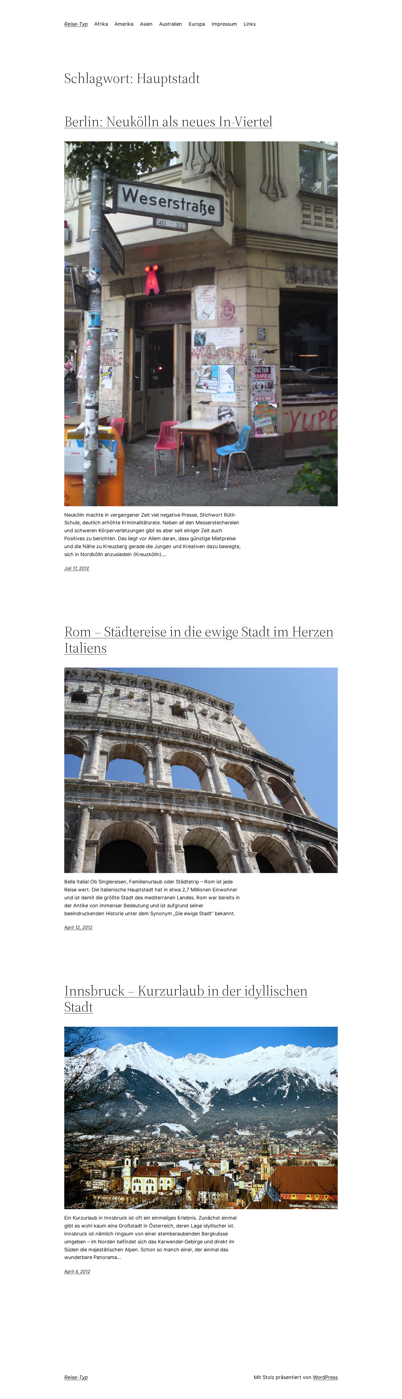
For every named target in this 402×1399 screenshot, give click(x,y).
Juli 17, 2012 (76, 568)
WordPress (325, 1377)
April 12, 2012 (78, 927)
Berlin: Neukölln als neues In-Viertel (168, 121)
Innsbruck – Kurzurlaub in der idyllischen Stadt (186, 998)
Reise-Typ (76, 24)
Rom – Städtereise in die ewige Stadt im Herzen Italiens (199, 639)
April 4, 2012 (77, 1271)
